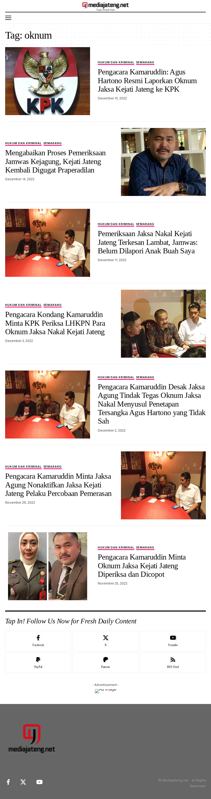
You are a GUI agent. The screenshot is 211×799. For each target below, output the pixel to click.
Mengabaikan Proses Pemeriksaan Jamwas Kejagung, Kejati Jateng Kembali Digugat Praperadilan (55, 161)
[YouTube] (39, 782)
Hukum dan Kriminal (116, 62)
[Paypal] (38, 663)
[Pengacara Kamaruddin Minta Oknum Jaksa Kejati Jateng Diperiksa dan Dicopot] (47, 566)
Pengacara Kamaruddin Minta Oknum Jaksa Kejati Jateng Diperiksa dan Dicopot (142, 565)
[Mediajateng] (105, 6)
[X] (106, 641)
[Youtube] (173, 641)
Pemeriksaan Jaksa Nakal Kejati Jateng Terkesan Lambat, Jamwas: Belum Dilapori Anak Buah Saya (148, 242)
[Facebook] (38, 641)
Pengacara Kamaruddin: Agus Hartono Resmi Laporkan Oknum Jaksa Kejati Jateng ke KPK (147, 80)
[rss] (173, 663)
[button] (9, 17)
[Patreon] (106, 663)
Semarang (145, 62)
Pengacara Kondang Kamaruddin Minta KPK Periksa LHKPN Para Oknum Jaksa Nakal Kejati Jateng (55, 323)
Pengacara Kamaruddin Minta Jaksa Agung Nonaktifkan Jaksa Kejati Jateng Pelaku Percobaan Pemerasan (58, 484)
